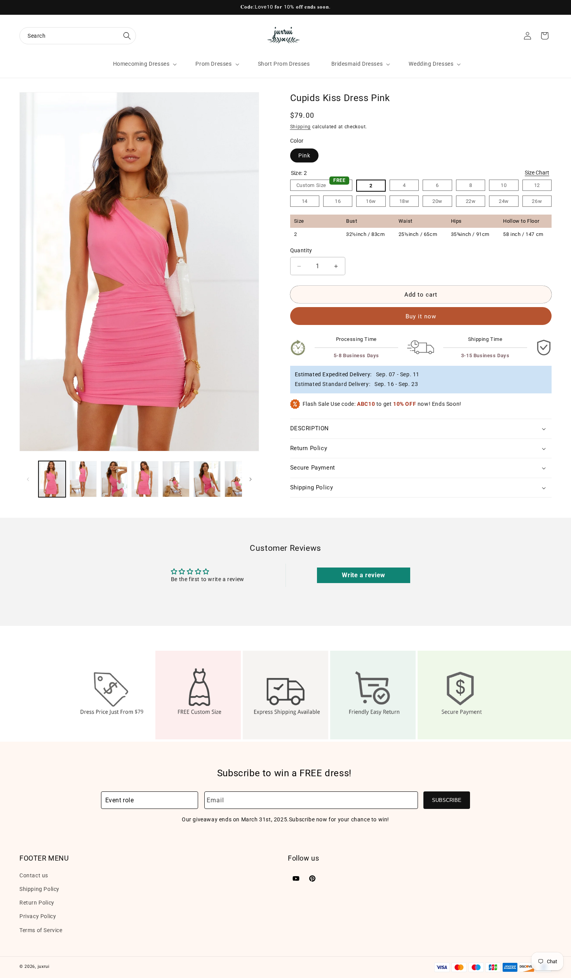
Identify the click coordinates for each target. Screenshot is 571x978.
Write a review (363, 575)
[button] (77, 35)
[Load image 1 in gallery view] (52, 479)
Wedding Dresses (431, 64)
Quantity (301, 250)
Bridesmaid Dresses (357, 64)
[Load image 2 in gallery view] (83, 479)
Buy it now (421, 316)
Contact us (33, 875)
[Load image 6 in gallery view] (207, 479)
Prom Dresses (213, 64)
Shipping (300, 126)
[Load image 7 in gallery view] (238, 479)
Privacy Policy (37, 916)
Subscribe (446, 800)
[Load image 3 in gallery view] (114, 479)
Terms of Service (41, 930)
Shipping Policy (39, 888)
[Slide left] (28, 479)
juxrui (44, 966)
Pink (304, 155)
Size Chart (537, 172)
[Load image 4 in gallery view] (144, 479)
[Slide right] (250, 479)
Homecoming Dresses (141, 64)
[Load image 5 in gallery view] (176, 479)
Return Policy (36, 902)
